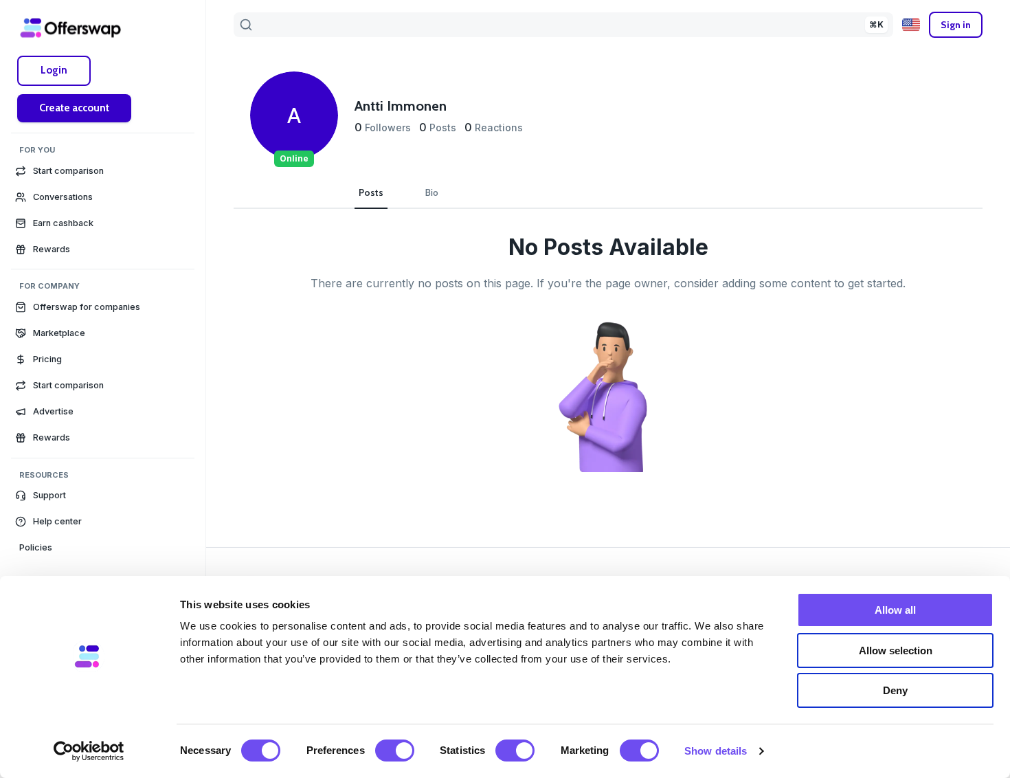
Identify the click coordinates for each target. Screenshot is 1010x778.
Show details (715, 751)
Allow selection (895, 650)
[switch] (394, 751)
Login (54, 70)
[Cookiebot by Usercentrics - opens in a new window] (89, 751)
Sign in (956, 25)
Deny (895, 690)
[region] (102, 412)
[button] (102, 495)
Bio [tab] (431, 192)
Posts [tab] (371, 192)
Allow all (895, 610)
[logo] (70, 27)
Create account (74, 108)
